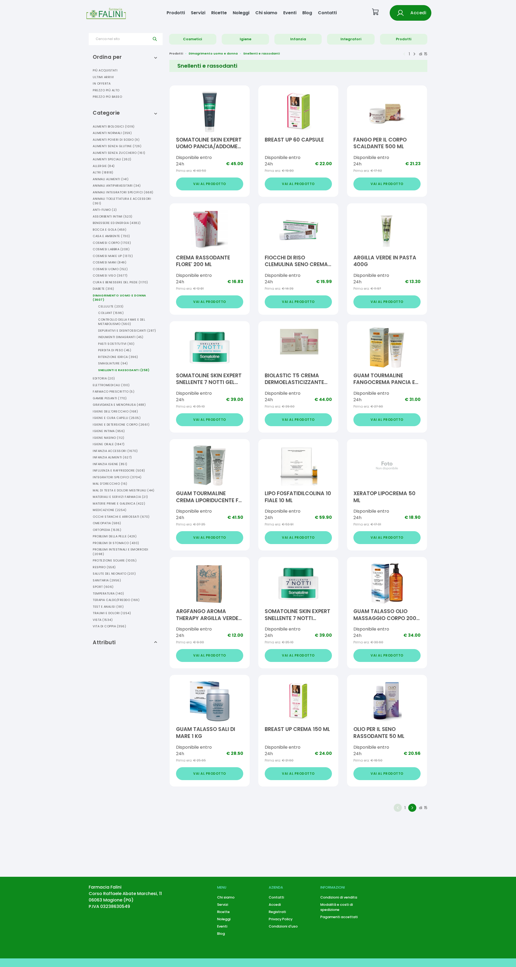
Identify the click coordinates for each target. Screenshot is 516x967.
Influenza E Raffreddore (119, 470)
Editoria (104, 378)
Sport (103, 587)
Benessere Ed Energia (117, 223)
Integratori (351, 39)
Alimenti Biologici (114, 126)
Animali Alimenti (110, 179)
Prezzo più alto (106, 90)
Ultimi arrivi (103, 77)
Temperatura (108, 593)
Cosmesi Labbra (111, 249)
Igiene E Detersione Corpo (121, 424)
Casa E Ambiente (111, 236)
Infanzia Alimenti (112, 457)
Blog (307, 13)
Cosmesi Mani (109, 262)
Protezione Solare (115, 560)
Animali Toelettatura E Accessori (122, 201)
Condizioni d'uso (283, 926)
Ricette (219, 13)
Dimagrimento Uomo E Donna (119, 297)
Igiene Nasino (108, 438)
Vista (103, 620)
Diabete (103, 289)
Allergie (104, 166)
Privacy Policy (280, 919)
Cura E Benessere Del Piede (120, 282)
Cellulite (111, 306)
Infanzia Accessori (115, 451)
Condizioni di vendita (338, 897)
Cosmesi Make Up (113, 256)
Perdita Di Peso (114, 350)
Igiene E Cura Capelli (117, 418)
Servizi (198, 13)
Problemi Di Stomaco (116, 543)
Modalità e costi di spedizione (336, 907)
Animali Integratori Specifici (123, 192)
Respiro (104, 567)
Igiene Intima (109, 431)
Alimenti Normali (112, 133)
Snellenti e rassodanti (261, 53)
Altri (103, 172)
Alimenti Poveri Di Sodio (116, 139)
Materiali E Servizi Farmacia (120, 497)
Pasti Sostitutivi (116, 344)
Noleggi (241, 13)
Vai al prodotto (209, 184)
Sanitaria (107, 580)
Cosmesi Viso (110, 275)
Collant (111, 313)
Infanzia (298, 39)
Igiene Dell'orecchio (115, 411)
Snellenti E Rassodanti (123, 370)
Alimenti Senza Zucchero (119, 153)
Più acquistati (105, 70)
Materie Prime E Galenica (119, 503)
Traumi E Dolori (112, 613)
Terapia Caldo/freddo (116, 600)
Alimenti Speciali (112, 159)
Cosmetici (192, 39)
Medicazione (109, 510)
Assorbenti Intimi (112, 216)
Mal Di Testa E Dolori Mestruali (123, 490)
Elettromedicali (111, 385)
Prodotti (176, 13)
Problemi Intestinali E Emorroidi (120, 551)
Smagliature (113, 363)
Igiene (245, 39)
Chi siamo (266, 13)
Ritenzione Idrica (118, 357)
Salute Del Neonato (114, 573)
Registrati (277, 912)
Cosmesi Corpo (112, 243)
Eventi (289, 13)
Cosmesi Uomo (110, 269)
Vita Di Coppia (109, 626)
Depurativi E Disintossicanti (127, 330)
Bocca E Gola (109, 229)
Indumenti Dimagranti (121, 337)
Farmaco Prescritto (113, 391)
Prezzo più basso (107, 97)
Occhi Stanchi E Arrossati (121, 517)
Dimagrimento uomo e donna (213, 53)
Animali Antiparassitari (117, 185)
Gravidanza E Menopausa (119, 405)
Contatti (327, 13)
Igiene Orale (109, 444)
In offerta (101, 83)
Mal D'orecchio (110, 483)
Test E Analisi (108, 606)
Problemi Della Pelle (115, 536)
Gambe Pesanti (110, 398)
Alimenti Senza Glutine (117, 146)
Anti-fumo (105, 210)
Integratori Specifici (117, 477)
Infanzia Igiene (110, 464)
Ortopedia (107, 530)
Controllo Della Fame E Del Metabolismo (121, 321)
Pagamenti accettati (339, 917)
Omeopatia (107, 523)
